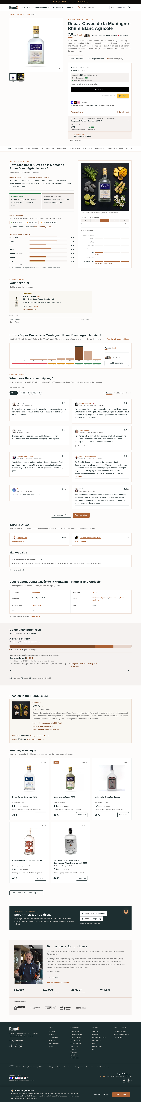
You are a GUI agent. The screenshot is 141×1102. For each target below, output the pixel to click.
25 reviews (65, 806)
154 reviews (107, 806)
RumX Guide (130, 148)
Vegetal (16, 253)
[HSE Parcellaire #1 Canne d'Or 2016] (29, 841)
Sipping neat (32, 222)
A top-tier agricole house (42, 726)
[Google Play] (129, 1080)
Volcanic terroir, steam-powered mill (46, 730)
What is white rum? (35, 739)
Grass (11, 249)
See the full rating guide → (118, 339)
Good (79, 35)
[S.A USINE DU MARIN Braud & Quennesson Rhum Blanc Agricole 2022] (71, 841)
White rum (96, 598)
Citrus (102, 254)
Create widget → (36, 616)
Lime (11, 261)
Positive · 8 (24, 393)
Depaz (95, 592)
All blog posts (75, 1040)
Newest (128, 393)
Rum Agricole (74, 19)
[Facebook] (11, 1046)
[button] (36, 45)
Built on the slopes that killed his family (48, 723)
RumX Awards (53, 1043)
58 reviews (24, 806)
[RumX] (13, 7)
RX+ (93, 1049)
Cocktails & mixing (48, 222)
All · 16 (13, 393)
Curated (109, 393)
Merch (51, 1046)
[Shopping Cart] (130, 7)
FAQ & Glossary (76, 1034)
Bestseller (52, 1034)
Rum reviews (62, 148)
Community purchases (115, 148)
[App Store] (124, 1080)
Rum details (99, 148)
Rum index (74, 1055)
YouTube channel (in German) (59, 982)
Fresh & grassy (17, 222)
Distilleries (74, 1046)
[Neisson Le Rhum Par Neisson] (112, 778)
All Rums (52, 1032)
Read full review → (19, 542)
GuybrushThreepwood (87, 456)
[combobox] (92, 7)
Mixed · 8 (36, 393)
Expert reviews (75, 148)
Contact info (118, 1037)
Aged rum (104, 598)
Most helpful (118, 393)
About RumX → (55, 978)
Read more (78, 476)
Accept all (121, 1094)
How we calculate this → (17, 570)
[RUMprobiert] (14, 537)
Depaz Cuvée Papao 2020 (64, 797)
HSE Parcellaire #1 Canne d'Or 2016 (27, 861)
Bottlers (73, 1049)
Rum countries (75, 1043)
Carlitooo (20, 489)
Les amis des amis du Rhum (90, 538)
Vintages (73, 1052)
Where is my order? (121, 1032)
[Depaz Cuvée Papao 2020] (71, 778)
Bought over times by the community (84, 84)
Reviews (95, 1034)
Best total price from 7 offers (83, 80)
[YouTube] (21, 1046)
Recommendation (32, 148)
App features (96, 1040)
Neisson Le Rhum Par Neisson (107, 797)
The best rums (54, 1037)
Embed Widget (97, 1046)
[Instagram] (16, 1046)
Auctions (52, 1040)
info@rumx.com (16, 1040)
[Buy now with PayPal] (123, 96)
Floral (11, 245)
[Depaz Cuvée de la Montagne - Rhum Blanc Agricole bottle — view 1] (13, 77)
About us (95, 1032)
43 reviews (65, 870)
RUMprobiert (22, 538)
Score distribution (47, 148)
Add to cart (99, 89)
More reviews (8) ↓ (61, 515)
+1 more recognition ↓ (75, 140)
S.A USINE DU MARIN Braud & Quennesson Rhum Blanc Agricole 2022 (70, 862)
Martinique (36, 592)
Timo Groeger (84, 430)
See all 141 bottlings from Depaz (26, 893)
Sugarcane (13, 237)
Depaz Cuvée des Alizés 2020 (24, 797)
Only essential (101, 1094)
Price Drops (74, 1058)
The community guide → (43, 227)
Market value (87, 148)
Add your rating (116, 363)
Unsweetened (114, 598)
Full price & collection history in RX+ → (85, 664)
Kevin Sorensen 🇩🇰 (86, 403)
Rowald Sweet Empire (25, 456)
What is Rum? (75, 1032)
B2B (93, 1043)
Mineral (12, 257)
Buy (9, 148)
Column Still (36, 605)
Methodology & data (99, 1037)
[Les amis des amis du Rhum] (77, 537)
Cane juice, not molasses (40, 736)
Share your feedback (121, 1034)
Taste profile (18, 148)
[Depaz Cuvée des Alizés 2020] (29, 778)
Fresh (11, 241)
